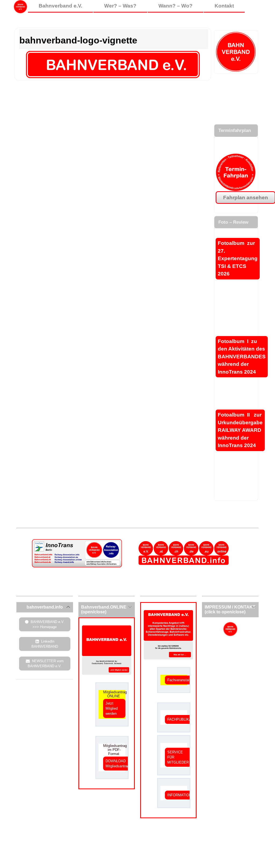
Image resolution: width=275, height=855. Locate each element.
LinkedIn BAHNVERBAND (44, 643)
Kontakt (224, 6)
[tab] (44, 607)
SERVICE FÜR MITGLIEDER (178, 757)
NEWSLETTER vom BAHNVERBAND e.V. (46, 663)
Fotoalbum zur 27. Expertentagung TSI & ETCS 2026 (238, 258)
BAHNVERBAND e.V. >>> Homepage (47, 624)
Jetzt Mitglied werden (112, 708)
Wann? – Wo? (175, 6)
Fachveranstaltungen (183, 680)
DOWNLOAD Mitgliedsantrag (117, 763)
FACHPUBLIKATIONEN (185, 719)
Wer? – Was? (120, 6)
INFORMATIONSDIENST (187, 795)
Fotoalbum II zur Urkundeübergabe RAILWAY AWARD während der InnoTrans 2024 (240, 430)
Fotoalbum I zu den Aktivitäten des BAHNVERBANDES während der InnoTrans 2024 (242, 356)
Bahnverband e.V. (60, 6)
